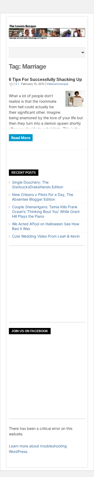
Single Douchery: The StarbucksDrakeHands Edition (37, 184)
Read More (20, 137)
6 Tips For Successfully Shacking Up (45, 79)
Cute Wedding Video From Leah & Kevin (46, 236)
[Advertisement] (48, 284)
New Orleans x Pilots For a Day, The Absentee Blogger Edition (42, 196)
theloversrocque (57, 84)
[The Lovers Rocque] (47, 38)
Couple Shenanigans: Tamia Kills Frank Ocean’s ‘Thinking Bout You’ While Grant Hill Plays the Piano (46, 211)
